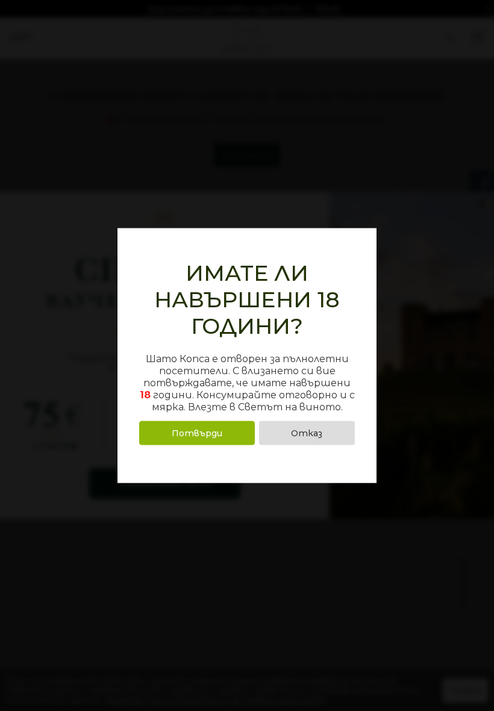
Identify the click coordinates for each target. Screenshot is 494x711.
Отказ (306, 432)
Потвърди (197, 432)
